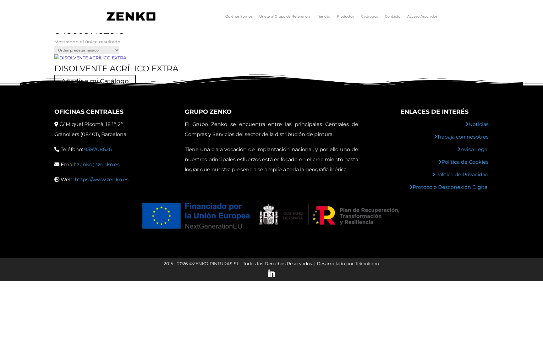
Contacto (392, 16)
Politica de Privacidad (462, 175)
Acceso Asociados (422, 16)
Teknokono (367, 263)
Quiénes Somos (238, 16)
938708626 (98, 149)
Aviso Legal (475, 149)
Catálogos (369, 16)
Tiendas (323, 16)
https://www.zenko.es (102, 180)
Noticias (479, 124)
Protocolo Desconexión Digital (451, 187)
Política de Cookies (465, 162)
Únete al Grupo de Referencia (284, 16)
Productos (345, 16)
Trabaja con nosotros (463, 137)
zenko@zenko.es (98, 164)
